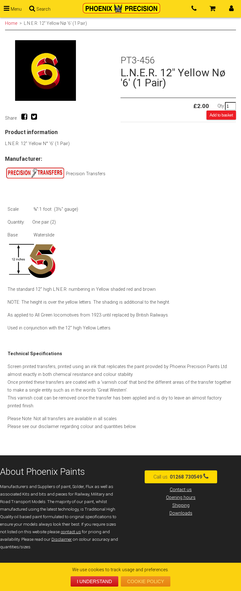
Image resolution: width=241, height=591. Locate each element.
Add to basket (221, 115)
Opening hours (180, 497)
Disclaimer (61, 539)
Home (11, 23)
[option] (62, 70)
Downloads (180, 513)
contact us (71, 531)
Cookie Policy (145, 581)
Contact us (181, 489)
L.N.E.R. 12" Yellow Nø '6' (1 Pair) (55, 23)
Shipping (181, 505)
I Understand (94, 581)
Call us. (177, 477)
